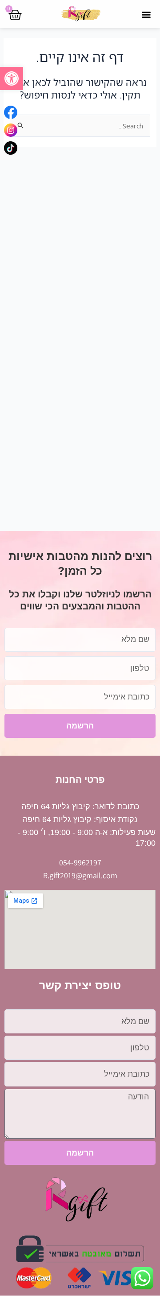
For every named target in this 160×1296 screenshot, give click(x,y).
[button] (11, 78)
